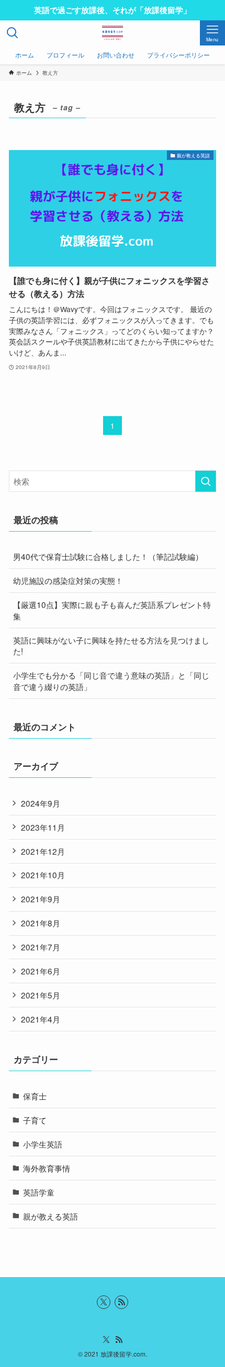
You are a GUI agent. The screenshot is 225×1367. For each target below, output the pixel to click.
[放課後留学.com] (112, 32)
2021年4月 (40, 1019)
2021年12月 (43, 851)
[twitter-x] (103, 1302)
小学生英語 (42, 1144)
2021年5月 (40, 995)
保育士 (35, 1095)
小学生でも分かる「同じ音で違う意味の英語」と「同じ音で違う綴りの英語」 (111, 680)
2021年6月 (40, 971)
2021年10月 (43, 874)
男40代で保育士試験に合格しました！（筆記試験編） (108, 556)
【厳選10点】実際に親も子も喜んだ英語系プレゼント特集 (112, 610)
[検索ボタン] (12, 32)
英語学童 (38, 1192)
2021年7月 (40, 946)
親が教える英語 (50, 1216)
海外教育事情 (46, 1168)
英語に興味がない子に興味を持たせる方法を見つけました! (111, 645)
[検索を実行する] (205, 481)
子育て (35, 1119)
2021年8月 (40, 922)
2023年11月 (43, 827)
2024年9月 (40, 803)
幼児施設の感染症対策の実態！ (68, 580)
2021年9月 (40, 898)
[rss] (121, 1302)
